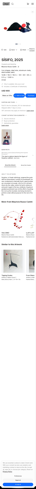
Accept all (18, 484)
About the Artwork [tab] (10, 165)
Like (5, 50)
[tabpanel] (18, 182)
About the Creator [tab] (26, 165)
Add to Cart (20, 95)
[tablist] (18, 165)
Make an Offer (7, 95)
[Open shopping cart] (28, 4)
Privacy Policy (7, 471)
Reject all (18, 480)
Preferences (18, 476)
